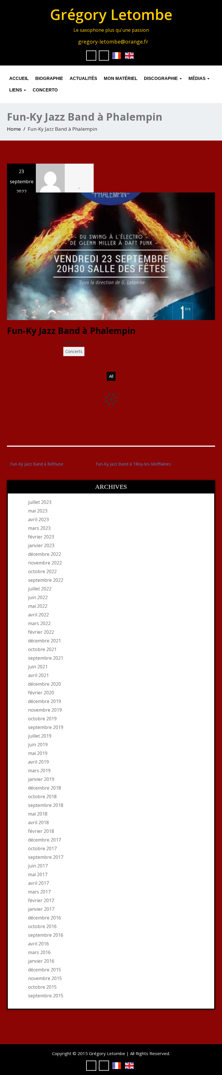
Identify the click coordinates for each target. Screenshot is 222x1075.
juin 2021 (38, 667)
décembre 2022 (44, 554)
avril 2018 (38, 822)
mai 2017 (37, 874)
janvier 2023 (41, 545)
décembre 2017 (44, 840)
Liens (16, 89)
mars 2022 (39, 623)
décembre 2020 (44, 684)
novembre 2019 (45, 710)
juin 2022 (38, 597)
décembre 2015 (44, 970)
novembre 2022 (45, 563)
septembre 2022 (45, 580)
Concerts (73, 351)
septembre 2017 (45, 857)
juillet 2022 (39, 589)
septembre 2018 (45, 805)
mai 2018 (37, 814)
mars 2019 (39, 770)
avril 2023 (38, 519)
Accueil (19, 78)
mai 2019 (37, 753)
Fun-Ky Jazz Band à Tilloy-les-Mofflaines (133, 464)
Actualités (83, 78)
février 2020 (41, 693)
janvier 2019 (41, 779)
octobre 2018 (42, 796)
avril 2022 (38, 615)
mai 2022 (37, 606)
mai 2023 (37, 511)
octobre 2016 (42, 926)
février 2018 (41, 831)
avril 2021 (38, 675)
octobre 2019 (42, 718)
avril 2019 (38, 762)
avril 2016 (38, 944)
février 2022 (41, 632)
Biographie (49, 78)
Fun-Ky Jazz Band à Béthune (36, 464)
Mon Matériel (120, 78)
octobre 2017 (42, 848)
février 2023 (41, 537)
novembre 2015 (45, 978)
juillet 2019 (39, 736)
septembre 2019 (45, 727)
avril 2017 (38, 883)
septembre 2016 (45, 935)
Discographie (161, 78)
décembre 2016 (44, 918)
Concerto (45, 89)
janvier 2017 (41, 909)
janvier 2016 (41, 961)
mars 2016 (39, 952)
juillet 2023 (39, 502)
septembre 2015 (45, 996)
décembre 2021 (44, 641)
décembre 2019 (44, 701)
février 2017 (41, 900)
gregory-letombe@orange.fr (113, 41)
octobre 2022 (42, 571)
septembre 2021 (45, 658)
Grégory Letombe (111, 14)
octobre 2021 (42, 649)
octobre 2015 (42, 987)
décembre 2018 (44, 788)
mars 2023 (39, 528)
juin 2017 (38, 866)
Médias (197, 78)
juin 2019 (38, 744)
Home (14, 129)
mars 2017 (39, 892)
